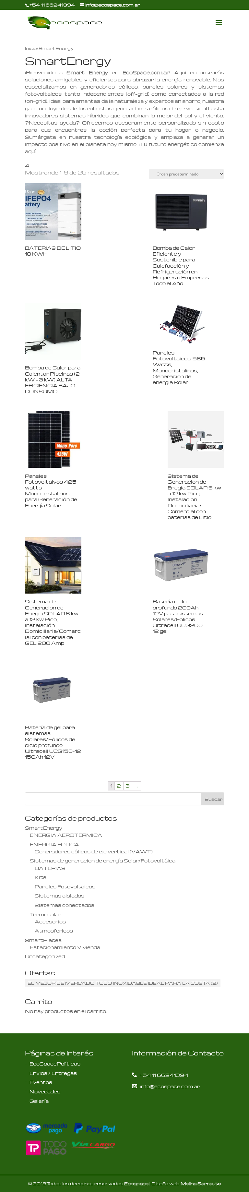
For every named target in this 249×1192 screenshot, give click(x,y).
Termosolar (45, 914)
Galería (39, 1101)
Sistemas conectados (64, 905)
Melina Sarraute (201, 1183)
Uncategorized (45, 956)
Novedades (45, 1091)
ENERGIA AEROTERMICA (66, 835)
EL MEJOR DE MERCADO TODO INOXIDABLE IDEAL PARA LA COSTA (123, 983)
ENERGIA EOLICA (54, 844)
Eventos (41, 1082)
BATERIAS (50, 868)
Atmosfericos (54, 930)
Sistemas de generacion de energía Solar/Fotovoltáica (102, 860)
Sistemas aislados (59, 895)
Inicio (31, 48)
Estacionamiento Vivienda (65, 947)
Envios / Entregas (53, 1073)
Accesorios (50, 921)
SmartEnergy (43, 828)
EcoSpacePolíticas (55, 1063)
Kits (40, 877)
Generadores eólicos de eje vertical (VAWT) (94, 851)
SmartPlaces (43, 940)
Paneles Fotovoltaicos (65, 886)
